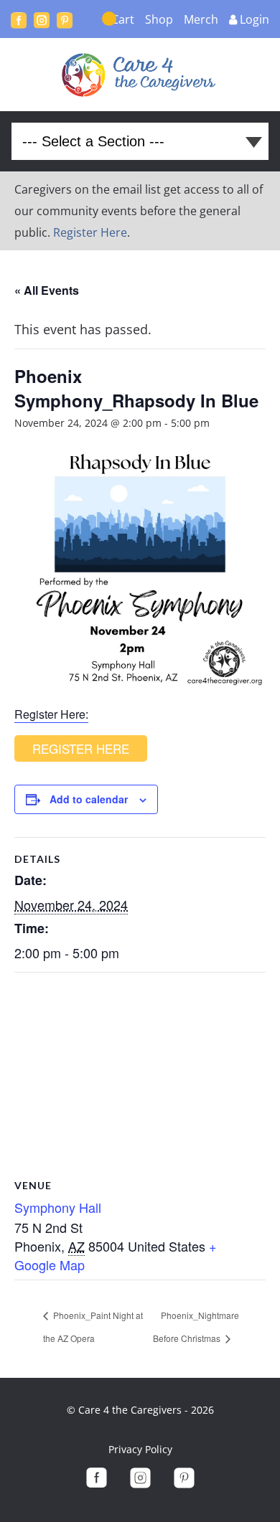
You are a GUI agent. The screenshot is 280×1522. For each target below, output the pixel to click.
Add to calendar (89, 799)
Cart (122, 19)
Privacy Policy (140, 1449)
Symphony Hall (57, 1207)
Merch (201, 19)
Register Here (90, 232)
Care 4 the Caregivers (140, 74)
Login (254, 19)
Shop (159, 19)
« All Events (46, 290)
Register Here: (51, 714)
